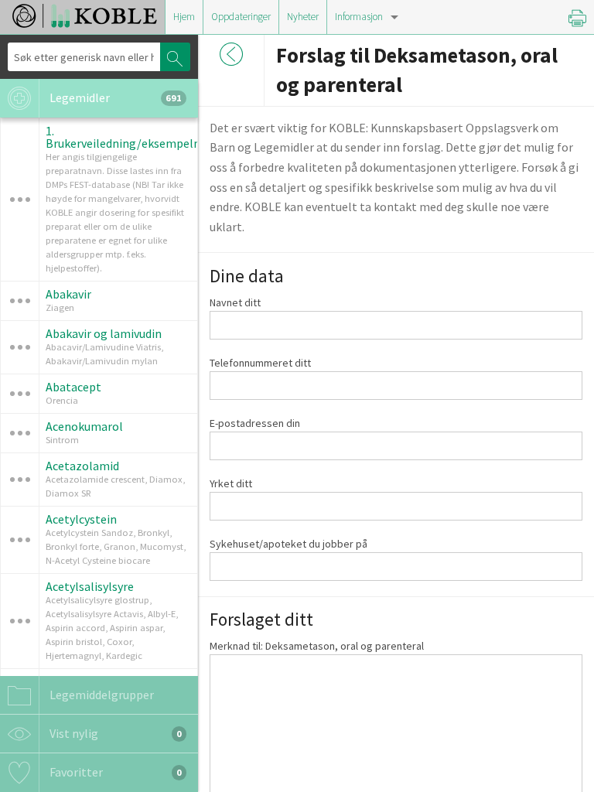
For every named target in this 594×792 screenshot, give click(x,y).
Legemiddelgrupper (100, 694)
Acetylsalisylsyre (90, 586)
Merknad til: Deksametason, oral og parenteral (317, 646)
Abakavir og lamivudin (104, 333)
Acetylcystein (81, 519)
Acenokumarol (84, 426)
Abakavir (68, 294)
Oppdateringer (241, 16)
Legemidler (114, 97)
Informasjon (359, 16)
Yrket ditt (231, 483)
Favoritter (114, 772)
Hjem (184, 16)
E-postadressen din (255, 423)
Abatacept (73, 386)
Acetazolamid (82, 465)
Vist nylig (114, 733)
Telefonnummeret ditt (260, 363)
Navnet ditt (235, 302)
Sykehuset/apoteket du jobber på (288, 544)
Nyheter (303, 16)
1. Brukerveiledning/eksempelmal (130, 137)
